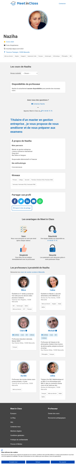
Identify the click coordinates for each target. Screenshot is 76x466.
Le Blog (12, 418)
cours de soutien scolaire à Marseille (33, 272)
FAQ (11, 422)
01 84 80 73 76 (47, 111)
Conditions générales (17, 435)
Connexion (62, 3)
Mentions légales (16, 431)
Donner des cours (54, 413)
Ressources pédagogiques (57, 418)
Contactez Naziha (39, 104)
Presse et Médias (16, 444)
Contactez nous (15, 427)
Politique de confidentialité (19, 440)
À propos (13, 413)
